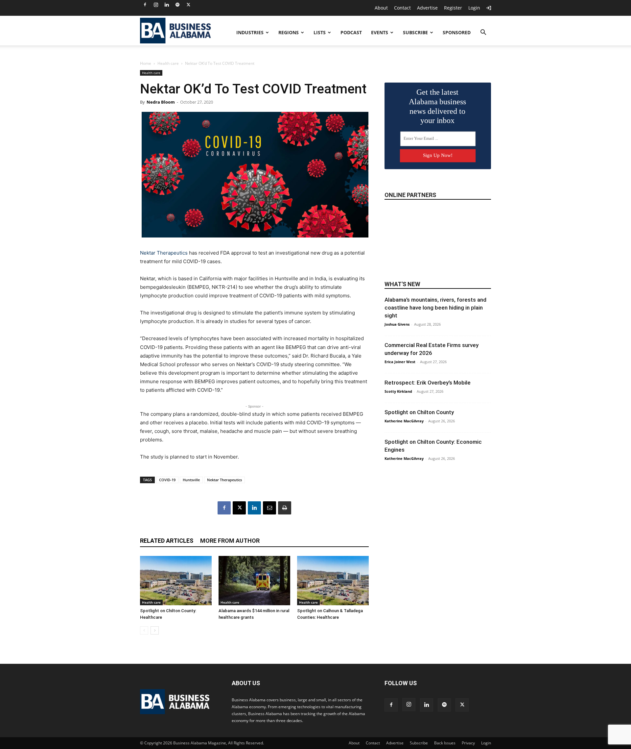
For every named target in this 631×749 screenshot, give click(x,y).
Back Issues (445, 743)
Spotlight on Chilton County (419, 412)
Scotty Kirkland (398, 391)
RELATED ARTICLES (166, 540)
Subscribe (415, 32)
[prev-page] (144, 630)
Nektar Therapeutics (164, 253)
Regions (288, 32)
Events (379, 32)
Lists (320, 32)
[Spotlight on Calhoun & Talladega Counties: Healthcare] (333, 580)
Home (145, 63)
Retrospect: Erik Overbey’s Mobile (428, 382)
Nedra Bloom (161, 102)
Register (453, 8)
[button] (483, 33)
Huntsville (191, 479)
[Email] (269, 507)
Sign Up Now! (438, 155)
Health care (168, 63)
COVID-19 (167, 479)
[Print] (284, 507)
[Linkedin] (167, 4)
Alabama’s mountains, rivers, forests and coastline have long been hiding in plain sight (435, 307)
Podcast (351, 32)
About (381, 8)
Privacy (468, 743)
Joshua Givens (397, 324)
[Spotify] (177, 4)
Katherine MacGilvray (404, 420)
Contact (402, 8)
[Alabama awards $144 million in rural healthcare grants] (254, 580)
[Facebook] (145, 4)
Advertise (427, 8)
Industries (250, 32)
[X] (188, 4)
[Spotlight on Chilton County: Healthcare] (176, 580)
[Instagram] (156, 4)
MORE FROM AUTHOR (230, 540)
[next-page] (155, 630)
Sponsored (457, 32)
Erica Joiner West (400, 361)
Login (474, 8)
